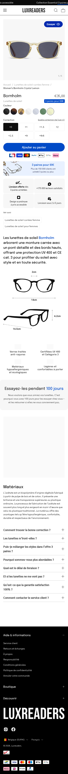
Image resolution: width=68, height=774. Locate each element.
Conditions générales (14, 665)
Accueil (7, 84)
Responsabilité (11, 659)
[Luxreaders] (34, 10)
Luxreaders (16, 745)
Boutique (9, 686)
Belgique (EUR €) (16, 739)
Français (36, 739)
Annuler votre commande (16, 675)
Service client (10, 643)
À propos (8, 654)
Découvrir (10, 698)
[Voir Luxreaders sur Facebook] (13, 729)
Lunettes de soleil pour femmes (21, 226)
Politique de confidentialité (17, 670)
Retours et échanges (14, 648)
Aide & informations (17, 635)
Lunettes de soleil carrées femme (31, 84)
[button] (56, 10)
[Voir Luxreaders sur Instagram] (5, 729)
